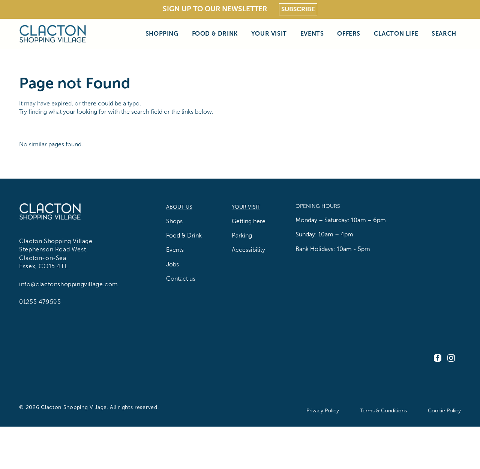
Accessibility (248, 250)
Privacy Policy (322, 410)
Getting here (249, 221)
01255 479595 (40, 302)
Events (312, 33)
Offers (348, 33)
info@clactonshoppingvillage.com (68, 284)
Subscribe (298, 9)
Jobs (172, 264)
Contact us (180, 278)
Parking (242, 235)
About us (179, 207)
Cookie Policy (444, 410)
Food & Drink (215, 33)
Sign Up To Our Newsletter (215, 9)
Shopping (162, 33)
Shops (174, 221)
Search (444, 33)
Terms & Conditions (383, 410)
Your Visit (269, 33)
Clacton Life (396, 33)
